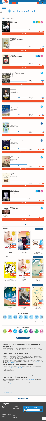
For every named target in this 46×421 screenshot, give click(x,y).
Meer (19, 46)
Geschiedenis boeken (8, 383)
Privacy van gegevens (17, 410)
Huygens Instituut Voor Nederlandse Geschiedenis (19, 106)
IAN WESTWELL (13, 72)
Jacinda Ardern (13, 89)
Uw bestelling (15, 406)
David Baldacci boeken (8, 392)
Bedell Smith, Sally (13, 190)
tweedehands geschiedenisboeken (17, 367)
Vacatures (15, 417)
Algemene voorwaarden (17, 413)
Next (42, 242)
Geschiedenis (20, 14)
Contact (14, 415)
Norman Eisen (12, 173)
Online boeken (31, 379)
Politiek (26, 14)
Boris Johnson (12, 207)
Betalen (3, 416)
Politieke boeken (7, 384)
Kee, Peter (12, 21)
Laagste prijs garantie (17, 408)
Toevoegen (22, 33)
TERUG (5, 8)
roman (37, 361)
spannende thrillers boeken (13, 362)
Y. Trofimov (12, 156)
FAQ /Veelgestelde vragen (5, 407)
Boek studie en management (9, 388)
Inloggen (41, 0)
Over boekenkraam (5, 409)
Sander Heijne (12, 55)
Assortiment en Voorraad (6, 414)
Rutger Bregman (13, 38)
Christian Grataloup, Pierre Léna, (16, 139)
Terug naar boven (22, 398)
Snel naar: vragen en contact (22, 337)
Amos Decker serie (7, 391)
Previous (3, 242)
